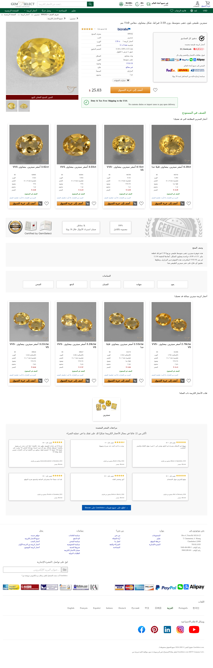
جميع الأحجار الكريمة (32, 539)
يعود (172, 284)
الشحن (38, 284)
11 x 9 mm (123, 45)
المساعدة (61, 10)
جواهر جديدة (35, 535)
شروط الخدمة (75, 547)
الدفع (72, 284)
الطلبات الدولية (74, 553)
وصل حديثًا (46, 10)
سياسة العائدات (74, 535)
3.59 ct (117, 41)
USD (205, 10)
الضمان (105, 284)
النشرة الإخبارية (154, 544)
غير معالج (129, 67)
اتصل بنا (117, 541)
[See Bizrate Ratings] (124, 29)
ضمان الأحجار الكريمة (72, 550)
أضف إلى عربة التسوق (130, 89)
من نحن (117, 535)
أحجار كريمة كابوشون (32, 547)
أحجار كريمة (30, 10)
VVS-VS (129, 63)
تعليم (74, 10)
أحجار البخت (35, 541)
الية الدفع (76, 539)
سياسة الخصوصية (73, 544)
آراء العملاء (116, 539)
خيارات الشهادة (119, 80)
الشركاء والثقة (115, 544)
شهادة (139, 284)
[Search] (90, 4)
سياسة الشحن (74, 541)
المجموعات (156, 535)
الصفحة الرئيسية (12, 10)
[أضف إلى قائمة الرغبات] (155, 90)
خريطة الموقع (155, 541)
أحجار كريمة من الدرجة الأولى (29, 544)
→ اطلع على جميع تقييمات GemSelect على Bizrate (106, 507)
